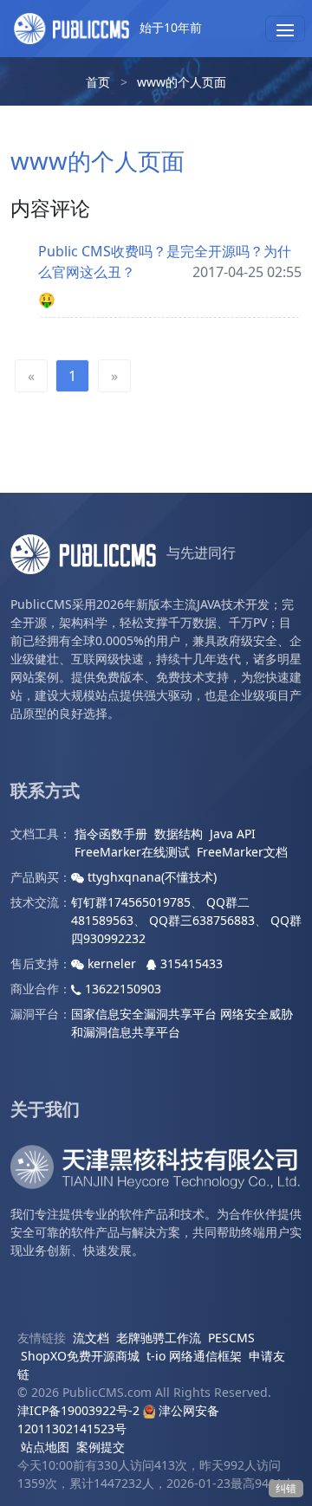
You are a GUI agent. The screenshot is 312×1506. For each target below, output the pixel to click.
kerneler (112, 963)
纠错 (286, 1488)
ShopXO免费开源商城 (80, 1356)
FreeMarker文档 (242, 851)
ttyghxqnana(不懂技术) (150, 877)
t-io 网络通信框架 (194, 1356)
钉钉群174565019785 (131, 902)
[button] (285, 29)
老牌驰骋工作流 (158, 1337)
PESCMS (231, 1337)
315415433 (190, 963)
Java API (233, 833)
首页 (98, 82)
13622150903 (121, 988)
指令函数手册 (111, 833)
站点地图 (45, 1446)
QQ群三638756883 (202, 920)
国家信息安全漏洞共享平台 (144, 1013)
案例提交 (100, 1446)
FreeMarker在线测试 (132, 851)
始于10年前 (169, 27)
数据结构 (178, 833)
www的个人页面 (181, 82)
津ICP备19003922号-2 (78, 1410)
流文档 (91, 1337)
